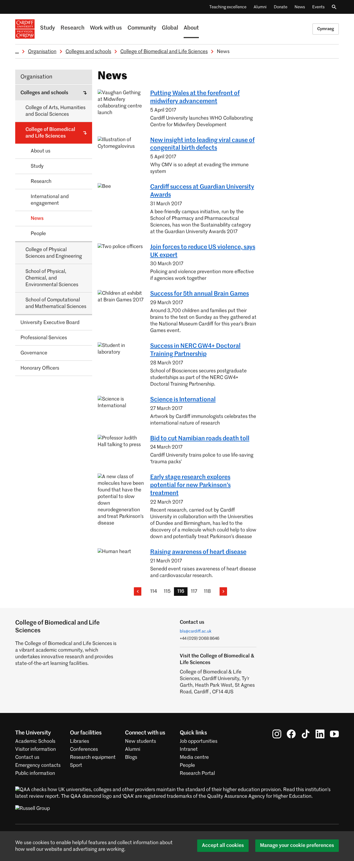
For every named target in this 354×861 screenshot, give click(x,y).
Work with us (106, 28)
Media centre (194, 757)
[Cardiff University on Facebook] (291, 733)
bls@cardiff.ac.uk (196, 631)
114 (153, 591)
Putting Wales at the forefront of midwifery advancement (195, 97)
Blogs (131, 757)
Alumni (260, 7)
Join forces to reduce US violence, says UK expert (202, 251)
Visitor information (35, 749)
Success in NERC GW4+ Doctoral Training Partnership (195, 350)
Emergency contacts (38, 765)
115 (167, 591)
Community (141, 28)
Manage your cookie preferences (297, 845)
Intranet (189, 749)
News (300, 7)
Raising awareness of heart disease (198, 552)
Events (318, 7)
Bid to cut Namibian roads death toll (199, 439)
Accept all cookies (223, 845)
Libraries (79, 741)
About (191, 28)
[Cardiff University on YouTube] (334, 733)
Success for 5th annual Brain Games (199, 294)
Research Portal (197, 773)
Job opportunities (198, 741)
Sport (76, 765)
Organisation (42, 51)
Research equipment (93, 757)
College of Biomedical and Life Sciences (164, 51)
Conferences (84, 749)
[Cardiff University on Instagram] (276, 733)
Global (170, 28)
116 (180, 591)
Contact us (27, 757)
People (187, 765)
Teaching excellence (227, 7)
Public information (35, 773)
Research (72, 28)
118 (207, 591)
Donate (280, 7)
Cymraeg (325, 29)
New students (140, 741)
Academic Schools (35, 741)
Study (47, 28)
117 (194, 591)
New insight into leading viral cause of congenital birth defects (202, 144)
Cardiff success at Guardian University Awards (202, 191)
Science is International (183, 400)
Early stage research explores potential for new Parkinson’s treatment (190, 485)
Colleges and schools (88, 51)
